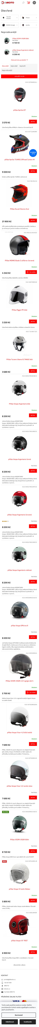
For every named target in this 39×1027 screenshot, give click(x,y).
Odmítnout (10, 1022)
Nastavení (19, 1015)
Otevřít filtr (19, 76)
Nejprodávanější (7, 70)
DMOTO (6, 986)
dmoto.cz (7, 989)
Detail (33, 121)
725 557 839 (7, 983)
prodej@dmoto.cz (9, 980)
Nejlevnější (14, 66)
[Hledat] (23, 3)
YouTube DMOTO (9, 992)
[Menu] (34, 3)
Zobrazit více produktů (18, 60)
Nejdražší (22, 66)
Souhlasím (28, 1022)
